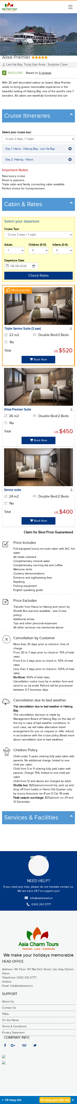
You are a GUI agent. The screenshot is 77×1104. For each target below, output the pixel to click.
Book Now (40, 359)
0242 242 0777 (41, 904)
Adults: (8, 244)
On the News (10, 1020)
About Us (8, 1001)
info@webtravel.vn (41, 898)
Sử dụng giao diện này (55, 1100)
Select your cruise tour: (17, 132)
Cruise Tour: (12, 229)
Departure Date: (14, 260)
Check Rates (38, 275)
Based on (38, 73)
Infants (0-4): (60, 244)
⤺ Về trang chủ (11, 1100)
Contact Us (9, 1008)
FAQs (5, 1014)
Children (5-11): (37, 244)
